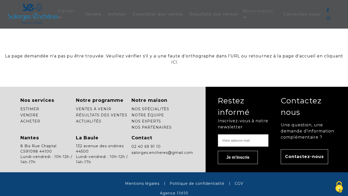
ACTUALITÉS (88, 121)
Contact (141, 138)
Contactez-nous (301, 14)
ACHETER (30, 121)
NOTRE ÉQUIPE (147, 115)
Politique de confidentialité (197, 183)
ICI (173, 62)
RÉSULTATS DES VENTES (101, 115)
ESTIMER (29, 109)
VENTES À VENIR (93, 109)
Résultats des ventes (214, 14)
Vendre (93, 14)
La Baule (87, 138)
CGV (239, 183)
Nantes (29, 138)
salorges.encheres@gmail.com (162, 152)
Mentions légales (142, 183)
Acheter (117, 14)
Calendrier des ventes (158, 14)
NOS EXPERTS (146, 121)
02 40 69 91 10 (146, 146)
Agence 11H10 (174, 193)
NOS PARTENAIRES (151, 127)
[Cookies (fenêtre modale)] (339, 187)
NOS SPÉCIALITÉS (150, 109)
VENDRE (29, 115)
